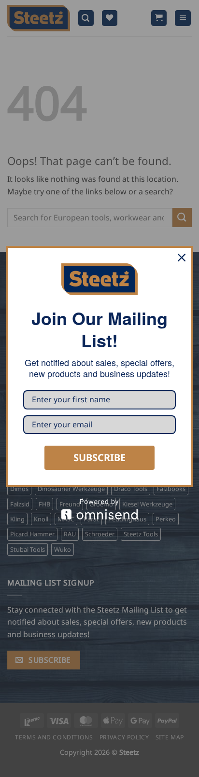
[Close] (181, 257)
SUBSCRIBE (99, 457)
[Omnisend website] (99, 509)
